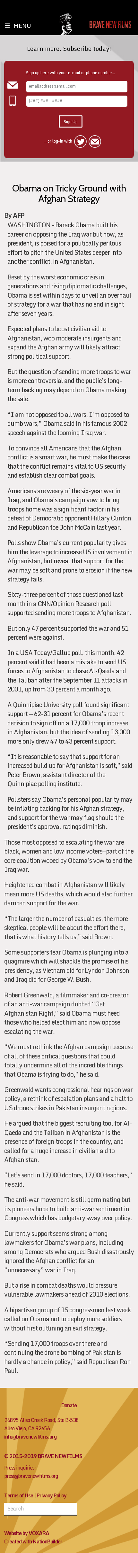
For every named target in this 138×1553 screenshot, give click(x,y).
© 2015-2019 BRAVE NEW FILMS (43, 1456)
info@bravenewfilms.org (30, 1436)
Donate (69, 1405)
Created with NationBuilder (33, 1541)
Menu (22, 25)
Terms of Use (18, 1495)
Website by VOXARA (26, 1533)
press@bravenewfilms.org (31, 1476)
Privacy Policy (51, 1495)
